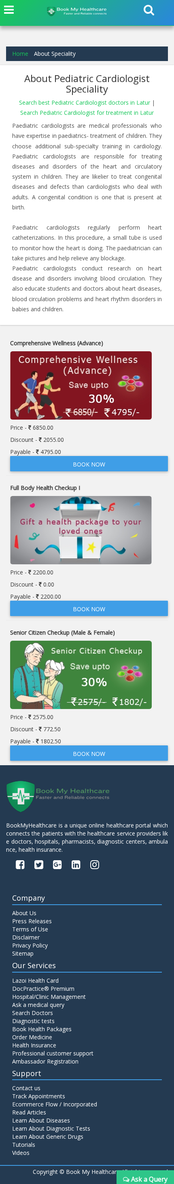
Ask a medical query (38, 1005)
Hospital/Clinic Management (49, 996)
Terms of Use (30, 929)
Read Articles (29, 1112)
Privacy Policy (30, 945)
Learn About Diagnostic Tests (51, 1128)
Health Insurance (34, 1045)
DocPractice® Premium (43, 988)
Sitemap (23, 953)
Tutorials (23, 1144)
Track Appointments (38, 1096)
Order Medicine (32, 1037)
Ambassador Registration (45, 1061)
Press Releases (32, 921)
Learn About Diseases (41, 1120)
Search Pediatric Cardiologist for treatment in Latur (87, 112)
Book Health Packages (42, 1029)
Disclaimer (26, 937)
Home (20, 53)
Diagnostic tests (33, 1021)
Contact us (26, 1088)
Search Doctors (32, 1013)
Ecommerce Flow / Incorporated (54, 1104)
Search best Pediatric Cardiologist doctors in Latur (85, 102)
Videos (21, 1153)
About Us (24, 913)
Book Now (89, 464)
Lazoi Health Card (35, 980)
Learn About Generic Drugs (47, 1136)
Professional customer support (52, 1053)
